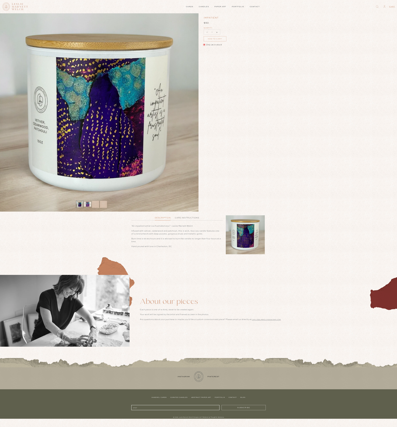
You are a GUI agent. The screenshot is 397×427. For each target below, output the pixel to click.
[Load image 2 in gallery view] (87, 204)
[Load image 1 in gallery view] (79, 204)
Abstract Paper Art (201, 397)
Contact (233, 397)
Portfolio (220, 397)
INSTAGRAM (184, 376)
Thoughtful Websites (217, 417)
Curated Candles (179, 397)
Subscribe (243, 407)
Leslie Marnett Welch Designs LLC (190, 417)
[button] (377, 7)
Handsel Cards (159, 397)
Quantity (208, 28)
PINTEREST (213, 376)
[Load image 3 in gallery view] (95, 204)
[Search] (377, 6)
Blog (242, 397)
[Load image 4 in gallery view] (103, 204)
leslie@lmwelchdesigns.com (266, 319)
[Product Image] (99, 112)
